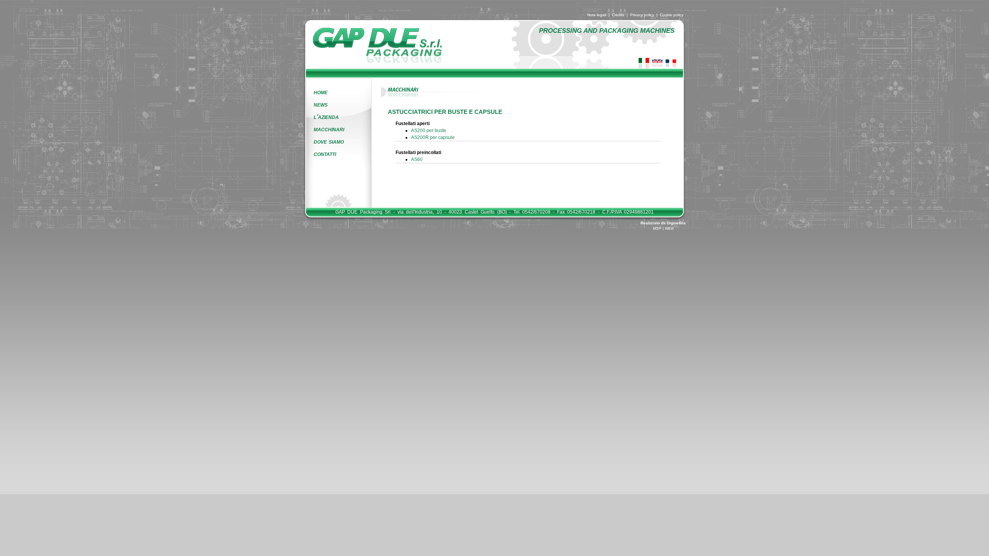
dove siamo (329, 141)
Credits (618, 15)
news (321, 104)
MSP (657, 228)
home (321, 92)
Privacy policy (642, 15)
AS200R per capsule (433, 137)
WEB (669, 228)
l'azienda (326, 116)
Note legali (596, 15)
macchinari (329, 129)
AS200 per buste (428, 130)
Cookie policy (671, 15)
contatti (325, 154)
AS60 (417, 159)
